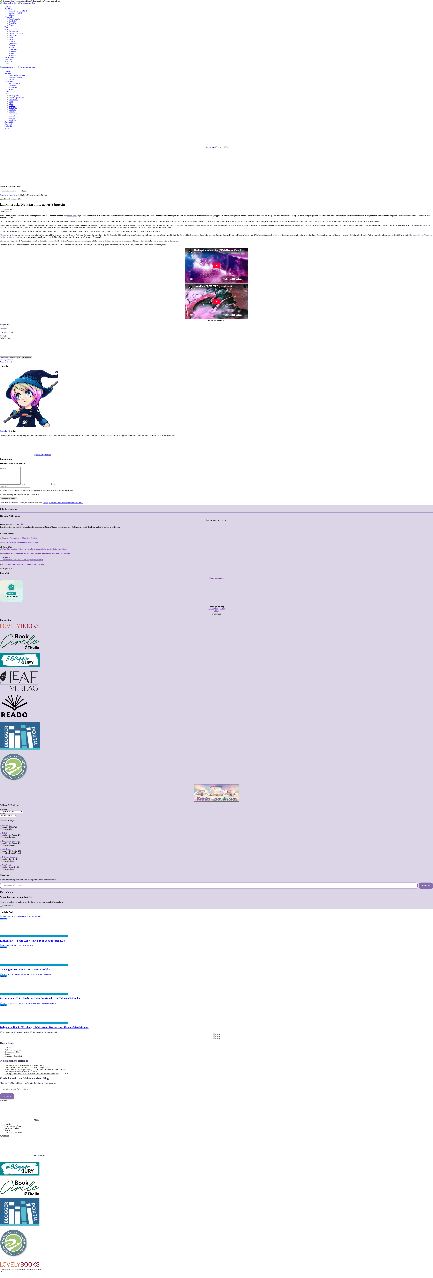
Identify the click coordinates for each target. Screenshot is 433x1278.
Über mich (8, 59)
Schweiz (12, 53)
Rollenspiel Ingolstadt (12, 1052)
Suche (24, 191)
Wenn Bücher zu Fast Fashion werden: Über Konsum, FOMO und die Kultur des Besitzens (35, 553)
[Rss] (120, 147)
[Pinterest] (85, 147)
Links (7, 64)
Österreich (12, 45)
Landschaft (13, 21)
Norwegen (13, 43)
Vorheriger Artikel (6, 360)
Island (11, 39)
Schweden (12, 51)
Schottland (13, 49)
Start (216, 609)
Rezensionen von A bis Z (18, 11)
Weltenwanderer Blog (22, 1269)
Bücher (11, 15)
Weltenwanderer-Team (13, 1050)
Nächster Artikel (6, 362)
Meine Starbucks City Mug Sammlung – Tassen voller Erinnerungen (29, 1070)
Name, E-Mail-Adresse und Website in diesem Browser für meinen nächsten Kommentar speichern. (38, 491)
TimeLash (6, 849)
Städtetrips (12, 55)
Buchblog (8, 9)
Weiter (222, 609)
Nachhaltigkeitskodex (16, 33)
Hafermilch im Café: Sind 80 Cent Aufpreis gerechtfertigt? (22, 564)
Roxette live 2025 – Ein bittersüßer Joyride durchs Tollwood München (40, 998)
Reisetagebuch (14, 31)
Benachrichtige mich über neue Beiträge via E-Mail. (21, 495)
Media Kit (8, 62)
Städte (11, 25)
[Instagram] (51, 147)
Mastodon (3, 1100)
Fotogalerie (9, 17)
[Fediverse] (219, 147)
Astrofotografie (14, 19)
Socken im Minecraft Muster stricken (18, 1065)
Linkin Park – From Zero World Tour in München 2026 (32, 940)
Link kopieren (26, 358)
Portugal (12, 47)
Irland (11, 37)
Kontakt (7, 1054)
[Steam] (227, 147)
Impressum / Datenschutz (13, 1056)
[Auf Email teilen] (120, 355)
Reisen (7, 29)
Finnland (12, 41)
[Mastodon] (210, 147)
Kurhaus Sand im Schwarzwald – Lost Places (21, 1067)
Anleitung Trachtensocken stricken (17, 1072)
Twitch (7, 27)
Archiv (2, 814)
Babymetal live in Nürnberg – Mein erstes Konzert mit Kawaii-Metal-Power (44, 1027)
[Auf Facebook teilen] (17, 355)
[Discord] (154, 147)
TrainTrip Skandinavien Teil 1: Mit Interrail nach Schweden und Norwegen (31, 1074)
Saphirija (3, 431)
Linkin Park (72, 216)
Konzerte (12, 195)
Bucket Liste (9, 57)
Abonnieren (426, 885)
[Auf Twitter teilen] (51, 355)
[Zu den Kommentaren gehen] (17, 936)
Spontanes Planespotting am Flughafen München (19, 542)
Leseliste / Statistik (15, 13)
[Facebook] (17, 147)
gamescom (6, 825)
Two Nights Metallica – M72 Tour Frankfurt (25, 969)
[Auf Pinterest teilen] (86, 355)
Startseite (8, 7)
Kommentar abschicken (8, 499)
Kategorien (4, 809)
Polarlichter (13, 23)
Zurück (211, 609)
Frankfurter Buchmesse (11, 841)
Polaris (4, 833)
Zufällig (216, 611)
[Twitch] (188, 147)
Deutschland (13, 35)
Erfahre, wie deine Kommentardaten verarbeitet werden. (63, 503)
